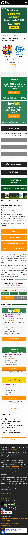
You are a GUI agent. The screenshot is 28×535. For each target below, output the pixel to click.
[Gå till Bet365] (14, 310)
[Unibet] (14, 293)
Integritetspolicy (5, 498)
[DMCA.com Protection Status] (8, 504)
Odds (6, 298)
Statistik (19, 298)
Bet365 (12, 320)
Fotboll (4, 35)
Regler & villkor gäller (21, 312)
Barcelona (7, 56)
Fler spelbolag (13, 408)
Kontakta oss (13, 449)
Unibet (12, 358)
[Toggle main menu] (26, 2)
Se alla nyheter (13, 439)
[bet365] (5, 293)
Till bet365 (13, 116)
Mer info (14, 69)
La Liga (14, 65)
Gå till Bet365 (13, 339)
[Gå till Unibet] (14, 350)
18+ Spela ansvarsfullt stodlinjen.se (14, 341)
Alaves (21, 56)
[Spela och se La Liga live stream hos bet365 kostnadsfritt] (14, 33)
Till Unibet (13, 92)
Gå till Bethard (13, 398)
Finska (17, 501)
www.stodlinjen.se (17, 466)
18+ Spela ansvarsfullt (11, 312)
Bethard (13, 388)
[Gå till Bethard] (14, 380)
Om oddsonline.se (6, 493)
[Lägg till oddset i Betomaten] (4, 291)
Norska (11, 501)
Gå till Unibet (13, 368)
